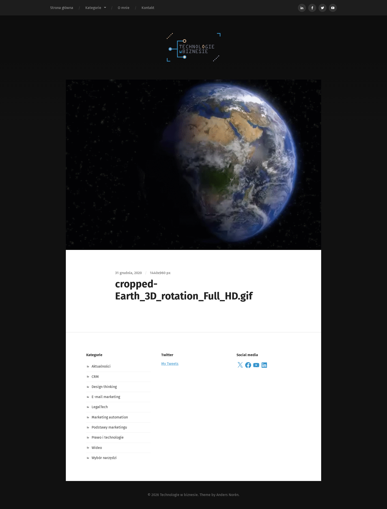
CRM (95, 377)
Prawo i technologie (108, 437)
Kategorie (93, 8)
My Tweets (169, 364)
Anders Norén (227, 495)
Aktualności (101, 366)
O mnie (123, 8)
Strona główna (61, 8)
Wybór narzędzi (104, 458)
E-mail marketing (106, 397)
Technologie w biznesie (179, 495)
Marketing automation (110, 417)
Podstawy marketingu (109, 427)
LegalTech (100, 407)
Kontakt (148, 8)
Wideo (97, 448)
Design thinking (104, 387)
